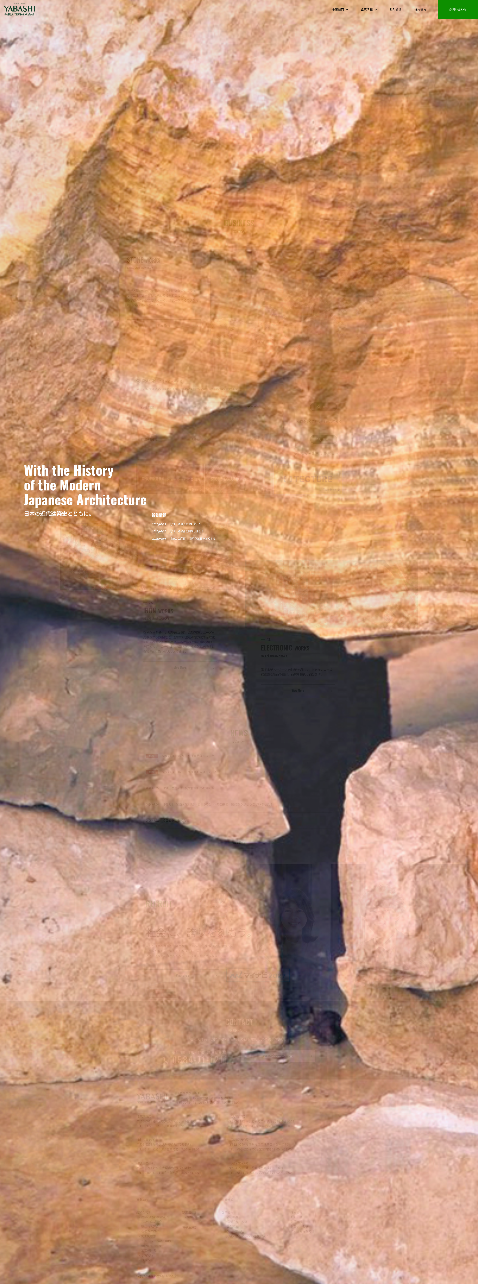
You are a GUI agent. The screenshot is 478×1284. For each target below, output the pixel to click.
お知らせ (395, 9)
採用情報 (420, 9)
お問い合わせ (458, 9)
